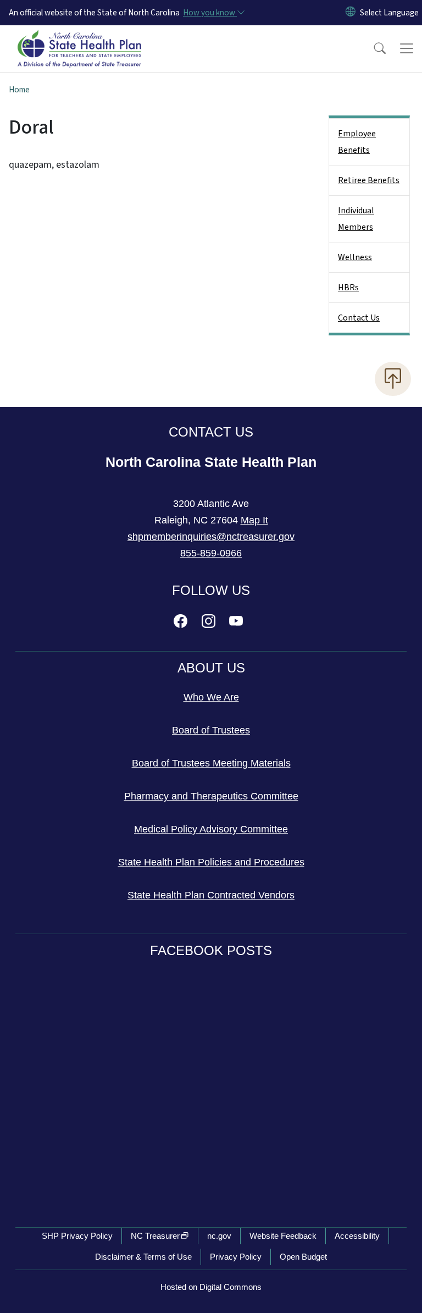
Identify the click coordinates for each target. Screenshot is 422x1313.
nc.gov (219, 1235)
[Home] (79, 37)
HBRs (348, 288)
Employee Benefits (357, 142)
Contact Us (359, 318)
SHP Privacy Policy (77, 1235)
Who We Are (211, 697)
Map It (254, 520)
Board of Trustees (211, 730)
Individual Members (356, 219)
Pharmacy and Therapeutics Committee (211, 796)
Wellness (355, 257)
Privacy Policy (236, 1256)
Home (19, 90)
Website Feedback (282, 1235)
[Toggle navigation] (406, 48)
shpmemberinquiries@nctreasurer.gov (211, 536)
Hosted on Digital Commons (211, 1287)
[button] (372, 48)
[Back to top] (393, 379)
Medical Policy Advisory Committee (211, 829)
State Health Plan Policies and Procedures (211, 862)
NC (155, 1235)
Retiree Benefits (368, 180)
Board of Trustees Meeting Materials (211, 763)
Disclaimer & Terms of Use (143, 1256)
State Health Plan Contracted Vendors (211, 895)
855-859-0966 (211, 553)
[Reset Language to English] (351, 12)
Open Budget (303, 1256)
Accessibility (357, 1235)
